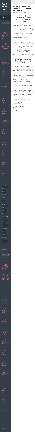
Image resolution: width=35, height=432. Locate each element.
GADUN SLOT (4, 191)
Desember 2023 (4, 138)
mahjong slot (3, 200)
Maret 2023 (3, 155)
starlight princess (4, 86)
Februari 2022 (4, 365)
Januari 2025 (3, 118)
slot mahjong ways (4, 231)
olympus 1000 (4, 204)
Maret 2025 (3, 115)
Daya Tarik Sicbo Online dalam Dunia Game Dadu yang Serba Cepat (5, 43)
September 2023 (4, 144)
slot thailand (3, 240)
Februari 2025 (4, 314)
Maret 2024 (3, 133)
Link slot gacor (4, 198)
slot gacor (3, 75)
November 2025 (4, 107)
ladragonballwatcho (22, 12)
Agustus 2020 (4, 177)
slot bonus (3, 219)
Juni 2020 (3, 376)
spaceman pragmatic (4, 241)
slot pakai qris (19, 24)
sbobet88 (3, 207)
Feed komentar (4, 426)
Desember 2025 (4, 303)
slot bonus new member (5, 220)
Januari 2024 (3, 334)
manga (3, 64)
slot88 (3, 84)
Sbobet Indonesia (4, 249)
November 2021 (4, 169)
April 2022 (3, 164)
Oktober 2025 (4, 109)
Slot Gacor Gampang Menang (4, 225)
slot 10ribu (3, 71)
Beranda (3, 17)
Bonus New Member (4, 58)
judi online (3, 197)
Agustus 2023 (4, 146)
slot (2, 69)
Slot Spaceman (4, 237)
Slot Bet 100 (6, 216)
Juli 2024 (3, 323)
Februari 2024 (4, 135)
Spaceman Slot (4, 243)
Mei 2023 (3, 151)
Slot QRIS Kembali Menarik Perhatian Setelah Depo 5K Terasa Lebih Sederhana (5, 47)
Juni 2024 (3, 325)
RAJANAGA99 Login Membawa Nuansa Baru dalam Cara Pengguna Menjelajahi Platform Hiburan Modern (5, 34)
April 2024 (3, 131)
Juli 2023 (3, 345)
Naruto (3, 66)
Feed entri (3, 424)
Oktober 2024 (4, 120)
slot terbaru (3, 238)
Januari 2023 (3, 356)
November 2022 (4, 162)
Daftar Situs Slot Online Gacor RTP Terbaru (5, 6)
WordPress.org (4, 428)
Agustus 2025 (4, 111)
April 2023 (3, 153)
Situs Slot (3, 213)
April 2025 (3, 113)
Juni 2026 (3, 96)
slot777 (3, 82)
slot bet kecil (3, 217)
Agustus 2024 (4, 124)
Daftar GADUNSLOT (4, 188)
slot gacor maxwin (4, 228)
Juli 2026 (3, 292)
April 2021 (3, 173)
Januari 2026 (3, 104)
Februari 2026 (4, 102)
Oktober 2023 (4, 142)
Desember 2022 (4, 160)
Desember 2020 (4, 175)
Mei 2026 (3, 98)
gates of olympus (4, 194)
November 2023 (4, 140)
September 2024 (4, 122)
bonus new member (4, 185)
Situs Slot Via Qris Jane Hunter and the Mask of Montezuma (22, 9)
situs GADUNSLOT (4, 210)
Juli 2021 (3, 171)
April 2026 (3, 100)
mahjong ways (4, 201)
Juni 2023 (3, 149)
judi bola (7, 195)
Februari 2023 (4, 354)
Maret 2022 (3, 166)
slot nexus (3, 406)
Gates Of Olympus (4, 60)
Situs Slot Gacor (4, 214)
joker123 (3, 195)
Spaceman (7, 240)
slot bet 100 (3, 73)
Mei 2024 (3, 129)
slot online (3, 80)
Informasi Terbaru (4, 62)
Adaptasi (3, 55)
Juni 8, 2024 (15, 12)
